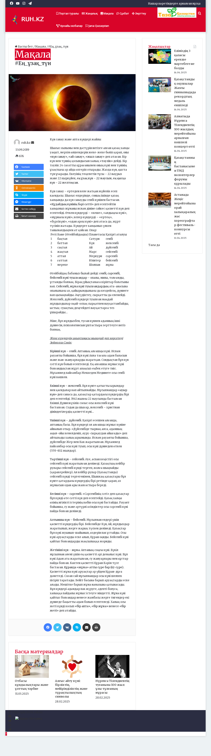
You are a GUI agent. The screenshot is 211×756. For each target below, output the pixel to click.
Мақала (108, 13)
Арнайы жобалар (71, 26)
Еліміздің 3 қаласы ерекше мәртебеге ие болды (184, 59)
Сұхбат (124, 13)
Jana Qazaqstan (98, 26)
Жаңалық (91, 13)
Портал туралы (68, 13)
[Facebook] (48, 627)
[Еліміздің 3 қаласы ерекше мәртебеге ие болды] (159, 63)
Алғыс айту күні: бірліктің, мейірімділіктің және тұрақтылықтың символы (71, 688)
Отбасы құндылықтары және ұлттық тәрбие (31, 685)
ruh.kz (25, 142)
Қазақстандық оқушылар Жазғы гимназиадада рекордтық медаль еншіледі (185, 92)
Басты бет (25, 46)
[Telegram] (9, 729)
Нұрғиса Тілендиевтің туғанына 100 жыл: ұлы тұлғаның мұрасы (112, 686)
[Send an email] (32, 142)
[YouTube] (9, 721)
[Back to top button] (6, 734)
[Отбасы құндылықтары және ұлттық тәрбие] (32, 677)
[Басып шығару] (96, 627)
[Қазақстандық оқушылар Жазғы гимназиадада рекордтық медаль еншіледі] (159, 91)
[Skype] (77, 627)
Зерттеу (140, 13)
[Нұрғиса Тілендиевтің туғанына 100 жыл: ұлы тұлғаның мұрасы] (112, 677)
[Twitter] (57, 627)
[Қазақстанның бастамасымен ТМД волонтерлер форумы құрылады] (159, 169)
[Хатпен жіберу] (86, 627)
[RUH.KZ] (29, 19)
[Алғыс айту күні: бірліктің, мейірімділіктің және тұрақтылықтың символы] (72, 677)
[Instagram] (9, 725)
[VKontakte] (67, 627)
